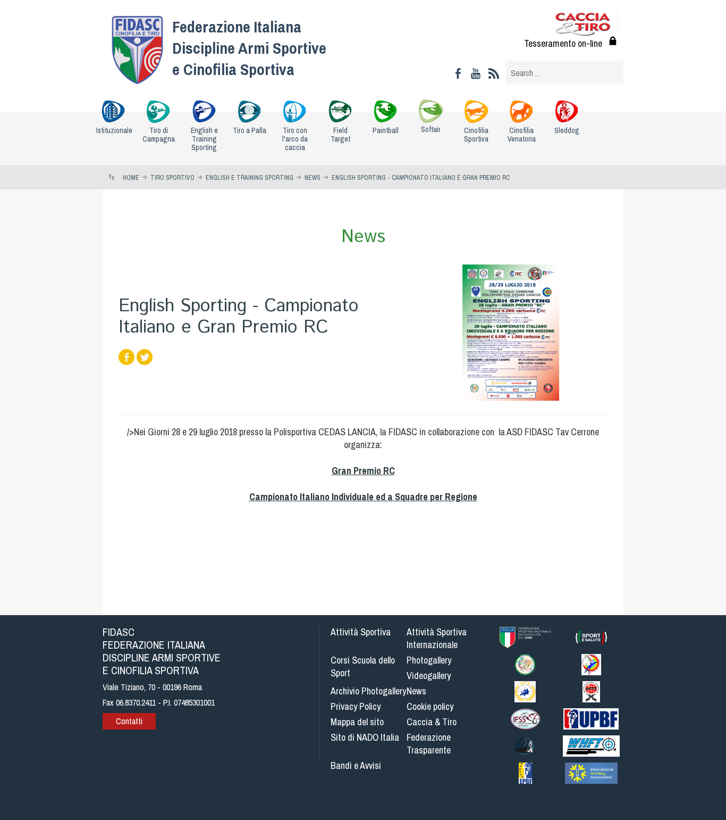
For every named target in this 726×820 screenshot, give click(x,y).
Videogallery (429, 675)
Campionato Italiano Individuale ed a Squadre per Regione (363, 496)
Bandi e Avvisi (356, 765)
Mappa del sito (357, 721)
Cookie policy (430, 706)
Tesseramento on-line (563, 43)
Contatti (129, 721)
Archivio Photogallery (368, 691)
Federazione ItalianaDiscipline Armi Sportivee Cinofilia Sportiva (249, 48)
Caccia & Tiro (432, 721)
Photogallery (429, 660)
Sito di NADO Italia (365, 737)
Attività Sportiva (361, 632)
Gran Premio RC (363, 470)
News (416, 691)
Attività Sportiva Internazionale (437, 638)
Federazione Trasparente (429, 744)
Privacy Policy (356, 706)
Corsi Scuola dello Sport (363, 666)
